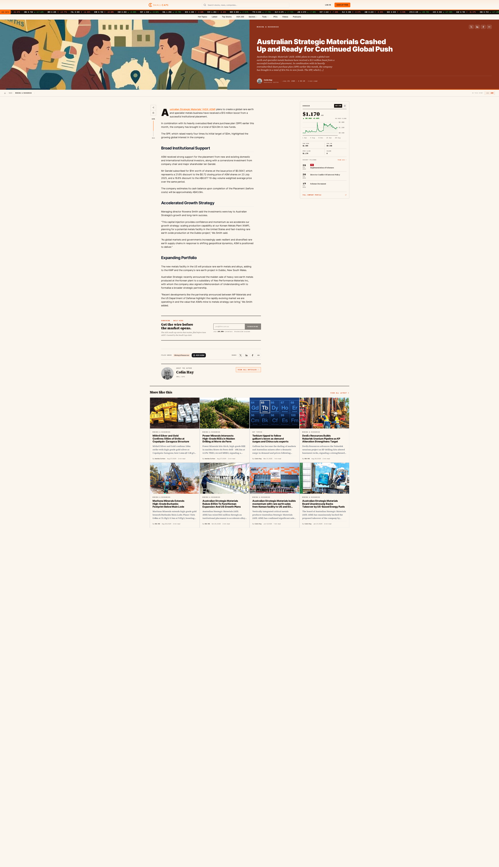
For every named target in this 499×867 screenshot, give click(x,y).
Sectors (252, 17)
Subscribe (252, 326)
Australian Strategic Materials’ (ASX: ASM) (193, 109)
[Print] (153, 112)
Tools (264, 17)
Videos (285, 17)
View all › (342, 159)
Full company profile (312, 195)
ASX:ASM (200, 355)
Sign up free (342, 5)
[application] (325, 130)
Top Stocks (227, 17)
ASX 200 (240, 17)
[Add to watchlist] (345, 106)
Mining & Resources (181, 355)
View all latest (338, 393)
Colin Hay (268, 80)
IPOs (275, 17)
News (10, 93)
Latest (214, 17)
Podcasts (297, 17)
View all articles (247, 370)
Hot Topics (202, 17)
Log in (328, 5)
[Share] (153, 107)
